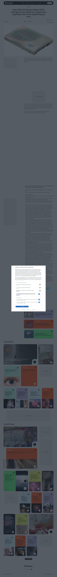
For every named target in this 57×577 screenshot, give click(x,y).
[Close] (44, 267)
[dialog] (28, 288)
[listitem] (28, 282)
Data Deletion (23, 309)
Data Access (28, 309)
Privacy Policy (33, 309)
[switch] (39, 284)
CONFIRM (22, 306)
